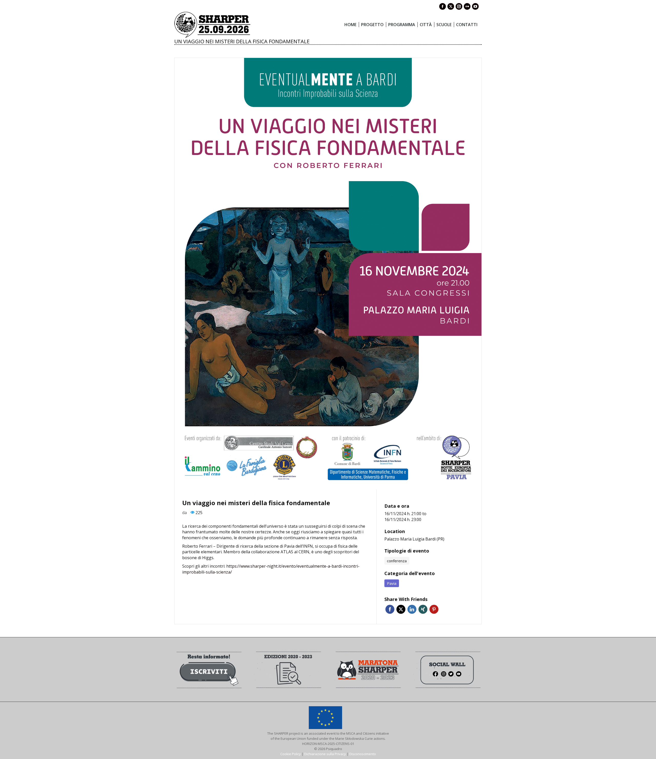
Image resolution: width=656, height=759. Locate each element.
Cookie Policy (290, 754)
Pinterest (433, 609)
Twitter (400, 609)
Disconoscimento (362, 754)
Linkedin (411, 609)
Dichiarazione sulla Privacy (325, 754)
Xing (422, 609)
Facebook (389, 609)
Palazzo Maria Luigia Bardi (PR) (414, 539)
